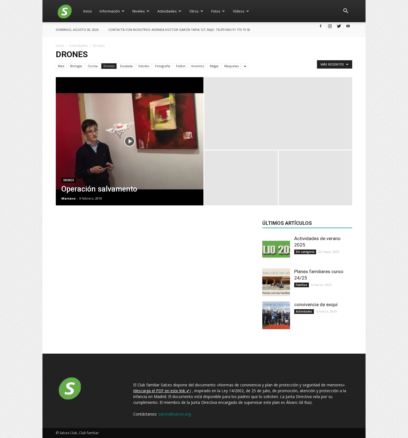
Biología (76, 66)
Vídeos (239, 11)
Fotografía (162, 66)
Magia (214, 66)
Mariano (68, 198)
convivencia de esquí (316, 304)
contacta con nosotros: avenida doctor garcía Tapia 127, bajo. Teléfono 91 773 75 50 (179, 29)
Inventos (197, 66)
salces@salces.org (174, 414)
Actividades (167, 11)
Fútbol (180, 66)
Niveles (138, 11)
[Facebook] (320, 26)
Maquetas (231, 66)
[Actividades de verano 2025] (276, 249)
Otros (194, 11)
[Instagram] (330, 26)
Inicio (87, 11)
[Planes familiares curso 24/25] (276, 282)
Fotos (215, 11)
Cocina (93, 66)
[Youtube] (348, 26)
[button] (345, 11)
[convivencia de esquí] (276, 315)
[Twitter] (339, 26)
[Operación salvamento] (129, 141)
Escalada (126, 66)
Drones (109, 66)
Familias (301, 285)
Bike (61, 66)
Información (110, 11)
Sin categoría (305, 252)
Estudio (143, 66)
